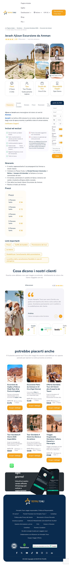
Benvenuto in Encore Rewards (46, 517)
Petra (21, 397)
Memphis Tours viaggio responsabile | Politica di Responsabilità (34, 510)
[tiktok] (32, 553)
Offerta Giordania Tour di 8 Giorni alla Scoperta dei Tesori (53, 388)
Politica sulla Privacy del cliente (23, 517)
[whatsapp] (47, 553)
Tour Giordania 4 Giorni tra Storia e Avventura (34, 437)
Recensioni (41, 105)
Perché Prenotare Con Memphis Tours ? (34, 514)
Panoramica (9, 105)
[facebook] (16, 553)
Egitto (23, 8)
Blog (22, 17)
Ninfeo (9, 173)
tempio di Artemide (21, 173)
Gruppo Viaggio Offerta (34, 538)
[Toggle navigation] (18, 12)
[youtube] (27, 553)
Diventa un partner (17, 521)
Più (22, 22)
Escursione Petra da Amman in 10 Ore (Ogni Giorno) (34, 387)
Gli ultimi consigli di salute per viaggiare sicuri (35, 531)
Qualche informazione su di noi (23, 524)
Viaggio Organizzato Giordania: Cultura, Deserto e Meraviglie (54, 439)
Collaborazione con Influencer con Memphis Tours (34, 534)
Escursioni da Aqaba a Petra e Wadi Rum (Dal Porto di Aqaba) (13, 388)
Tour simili (48, 105)
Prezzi (33, 105)
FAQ (37, 524)
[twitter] (22, 553)
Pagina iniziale (26, 3)
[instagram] (42, 553)
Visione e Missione (48, 524)
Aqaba (16, 397)
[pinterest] (37, 553)
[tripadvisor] (52, 553)
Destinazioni (25, 13)
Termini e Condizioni (39, 528)
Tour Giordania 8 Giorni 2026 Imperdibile (13, 437)
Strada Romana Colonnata (36, 171)
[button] (38, 12)
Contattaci (53, 514)
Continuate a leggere (12, 123)
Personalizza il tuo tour (58, 12)
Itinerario (26, 105)
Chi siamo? (16, 514)
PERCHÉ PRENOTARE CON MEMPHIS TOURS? (42, 521)
